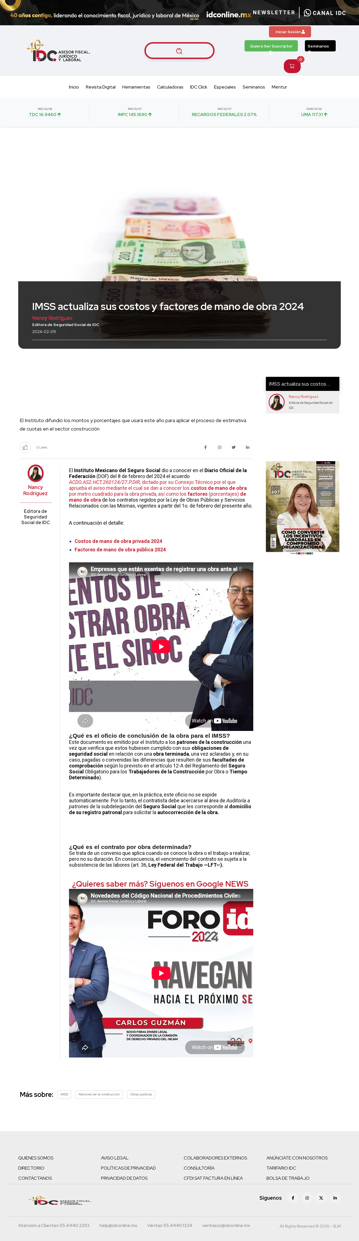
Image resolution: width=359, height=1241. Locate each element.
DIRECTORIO (31, 1168)
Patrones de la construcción (99, 1094)
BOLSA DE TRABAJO (288, 1178)
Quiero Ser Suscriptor (271, 46)
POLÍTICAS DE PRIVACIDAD (128, 1168)
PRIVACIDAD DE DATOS (124, 1178)
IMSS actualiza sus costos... (299, 384)
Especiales (225, 87)
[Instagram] (307, 1198)
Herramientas (136, 87)
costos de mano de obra (219, 488)
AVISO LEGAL (114, 1158)
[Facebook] (293, 1198)
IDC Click (198, 87)
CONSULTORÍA (199, 1168)
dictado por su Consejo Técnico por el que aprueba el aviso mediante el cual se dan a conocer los (152, 485)
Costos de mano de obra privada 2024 (118, 541)
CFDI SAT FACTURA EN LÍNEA (213, 1178)
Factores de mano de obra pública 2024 (120, 549)
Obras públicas (141, 1094)
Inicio (74, 87)
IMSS (64, 1094)
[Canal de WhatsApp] (325, 13)
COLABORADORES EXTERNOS (215, 1158)
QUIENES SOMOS (35, 1158)
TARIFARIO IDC (281, 1168)
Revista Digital (101, 87)
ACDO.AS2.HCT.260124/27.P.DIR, (105, 482)
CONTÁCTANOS (35, 1178)
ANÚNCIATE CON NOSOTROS (297, 1158)
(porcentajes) (224, 494)
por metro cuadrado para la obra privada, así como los (128, 494)
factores (198, 494)
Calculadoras (170, 87)
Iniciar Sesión (288, 31)
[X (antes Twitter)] (321, 1198)
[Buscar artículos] (179, 50)
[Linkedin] (335, 1198)
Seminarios (318, 46)
